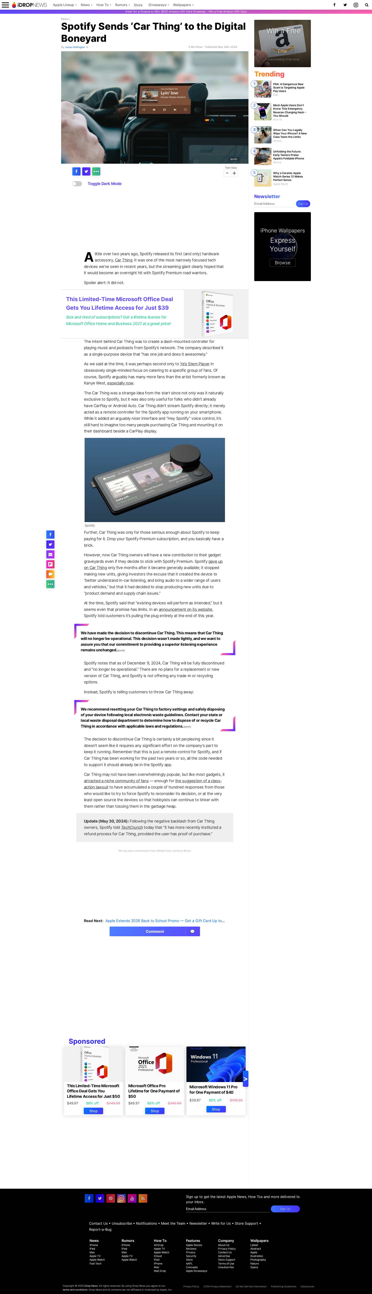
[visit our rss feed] (143, 1198)
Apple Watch (97, 1259)
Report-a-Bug (100, 1229)
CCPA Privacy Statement (217, 1286)
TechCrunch (132, 827)
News (85, 5)
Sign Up (303, 203)
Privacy (190, 1252)
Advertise (224, 1256)
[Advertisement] (154, 219)
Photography (258, 1259)
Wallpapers (182, 5)
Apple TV (95, 1256)
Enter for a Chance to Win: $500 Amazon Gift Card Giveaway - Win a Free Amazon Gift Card (186, 11)
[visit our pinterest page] (110, 1198)
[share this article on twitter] (86, 171)
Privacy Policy (227, 1248)
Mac (92, 1252)
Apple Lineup (63, 5)
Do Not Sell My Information (251, 1286)
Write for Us (221, 1223)
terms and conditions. (75, 1289)
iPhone (94, 1245)
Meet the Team (173, 1223)
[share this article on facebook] (76, 171)
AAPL (189, 1263)
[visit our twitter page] (100, 1198)
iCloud (158, 1256)
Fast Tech (95, 1263)
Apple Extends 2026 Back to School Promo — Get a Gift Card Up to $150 (168, 921)
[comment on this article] (50, 574)
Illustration (256, 1256)
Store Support (246, 1223)
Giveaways (157, 5)
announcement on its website (185, 609)
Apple (253, 1252)
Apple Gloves (194, 1245)
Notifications (146, 1223)
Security (191, 1256)
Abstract (255, 1248)
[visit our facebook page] (89, 1198)
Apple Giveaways (196, 1270)
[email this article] (50, 554)
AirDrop (158, 1245)
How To (102, 5)
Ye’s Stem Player (195, 363)
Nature (254, 1263)
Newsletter (198, 1223)
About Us (223, 1245)
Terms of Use (226, 1263)
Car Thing (123, 260)
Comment (170, 931)
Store (138, 5)
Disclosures (307, 1286)
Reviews (191, 1248)
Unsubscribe (122, 1223)
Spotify (233, 158)
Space (254, 1267)
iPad (92, 1248)
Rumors (121, 5)
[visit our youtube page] (132, 1198)
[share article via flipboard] (50, 564)
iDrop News (91, 1285)
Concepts (192, 1267)
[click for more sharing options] (96, 171)
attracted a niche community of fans (116, 780)
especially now (120, 383)
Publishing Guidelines (283, 1286)
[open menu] (5, 5)
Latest (254, 1245)
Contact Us (98, 1223)
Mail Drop (160, 1270)
